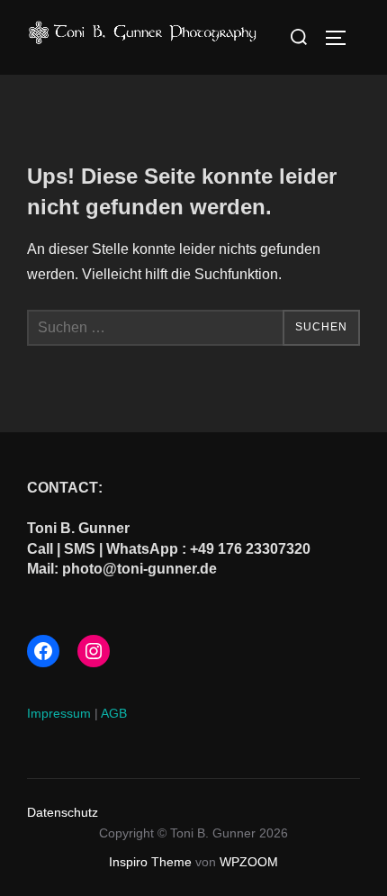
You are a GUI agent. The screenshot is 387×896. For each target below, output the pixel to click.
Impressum (59, 713)
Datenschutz (62, 812)
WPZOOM (249, 862)
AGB (114, 713)
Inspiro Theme (150, 862)
